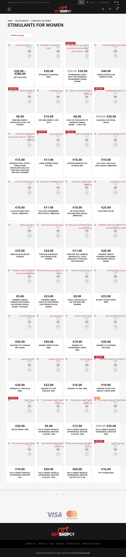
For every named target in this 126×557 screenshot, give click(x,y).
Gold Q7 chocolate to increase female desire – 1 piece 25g (77, 122)
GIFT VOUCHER (20, 77)
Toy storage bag (106, 473)
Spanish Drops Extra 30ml (48, 346)
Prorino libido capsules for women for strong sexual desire (49, 303)
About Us (42, 544)
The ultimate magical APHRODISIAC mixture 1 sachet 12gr (48, 431)
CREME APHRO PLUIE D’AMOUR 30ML (106, 75)
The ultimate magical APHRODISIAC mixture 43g (19, 475)
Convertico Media (84, 553)
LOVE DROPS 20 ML (106, 211)
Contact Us (30, 544)
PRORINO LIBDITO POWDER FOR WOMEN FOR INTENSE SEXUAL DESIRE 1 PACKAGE (19, 303)
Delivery (60, 544)
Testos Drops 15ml (20, 429)
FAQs (51, 544)
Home (10, 21)
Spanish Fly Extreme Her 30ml (106, 346)
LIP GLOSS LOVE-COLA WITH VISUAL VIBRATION (106, 164)
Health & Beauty (21, 21)
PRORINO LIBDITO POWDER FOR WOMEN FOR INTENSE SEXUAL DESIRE (105, 257)
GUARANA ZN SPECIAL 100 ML (106, 121)
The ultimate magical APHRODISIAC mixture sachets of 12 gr (77, 475)
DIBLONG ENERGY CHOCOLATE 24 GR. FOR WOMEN (20, 122)
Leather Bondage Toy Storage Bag (77, 164)
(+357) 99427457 (105, 2)
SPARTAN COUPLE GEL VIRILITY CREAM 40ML (106, 389)
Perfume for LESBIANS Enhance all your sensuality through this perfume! (77, 257)
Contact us (91, 2)
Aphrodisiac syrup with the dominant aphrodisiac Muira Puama (77, 78)
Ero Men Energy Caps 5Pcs (49, 121)
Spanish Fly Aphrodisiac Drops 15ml (77, 347)
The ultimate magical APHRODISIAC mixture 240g (105, 431)
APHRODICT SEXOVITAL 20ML (49, 75)
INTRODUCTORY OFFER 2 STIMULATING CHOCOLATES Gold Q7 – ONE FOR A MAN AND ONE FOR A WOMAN (20, 168)
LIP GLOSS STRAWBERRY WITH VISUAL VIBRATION (48, 212)
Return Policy (72, 544)
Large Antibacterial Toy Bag (48, 164)
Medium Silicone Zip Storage (20, 255)
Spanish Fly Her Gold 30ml (20, 389)
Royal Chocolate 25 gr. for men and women (77, 302)
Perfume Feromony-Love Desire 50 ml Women (48, 256)
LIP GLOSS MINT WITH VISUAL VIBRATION (19, 212)
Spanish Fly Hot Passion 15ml (48, 389)
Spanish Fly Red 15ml (77, 388)
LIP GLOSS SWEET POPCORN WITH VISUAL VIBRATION (77, 213)
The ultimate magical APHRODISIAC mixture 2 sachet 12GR (77, 431)
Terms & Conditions (91, 544)
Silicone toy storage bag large (20, 346)
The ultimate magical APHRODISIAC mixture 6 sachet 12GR (48, 475)
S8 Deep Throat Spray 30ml (106, 301)
